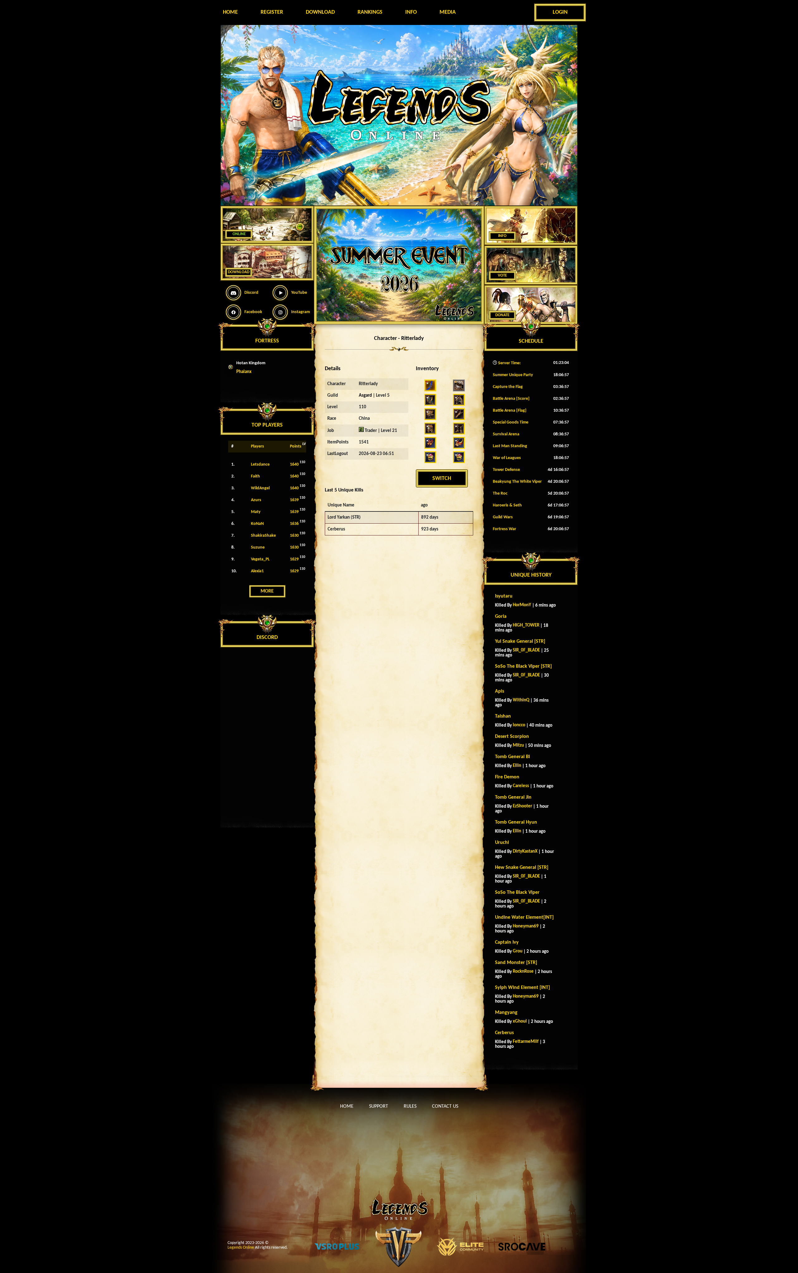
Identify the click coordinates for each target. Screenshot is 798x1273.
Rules (410, 1106)
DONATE (502, 315)
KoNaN (257, 523)
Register (272, 12)
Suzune (258, 547)
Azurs (256, 500)
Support (378, 1106)
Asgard (365, 395)
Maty (256, 512)
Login (560, 12)
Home (230, 12)
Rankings (370, 12)
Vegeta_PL (260, 559)
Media (448, 12)
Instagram (300, 312)
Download (320, 12)
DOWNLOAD (238, 272)
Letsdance (260, 464)
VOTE (502, 275)
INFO (502, 236)
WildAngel (260, 488)
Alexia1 (257, 571)
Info (411, 12)
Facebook (253, 312)
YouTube (299, 292)
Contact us (445, 1106)
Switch (441, 479)
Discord (251, 292)
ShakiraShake (263, 535)
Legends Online (241, 1247)
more (267, 591)
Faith (255, 476)
